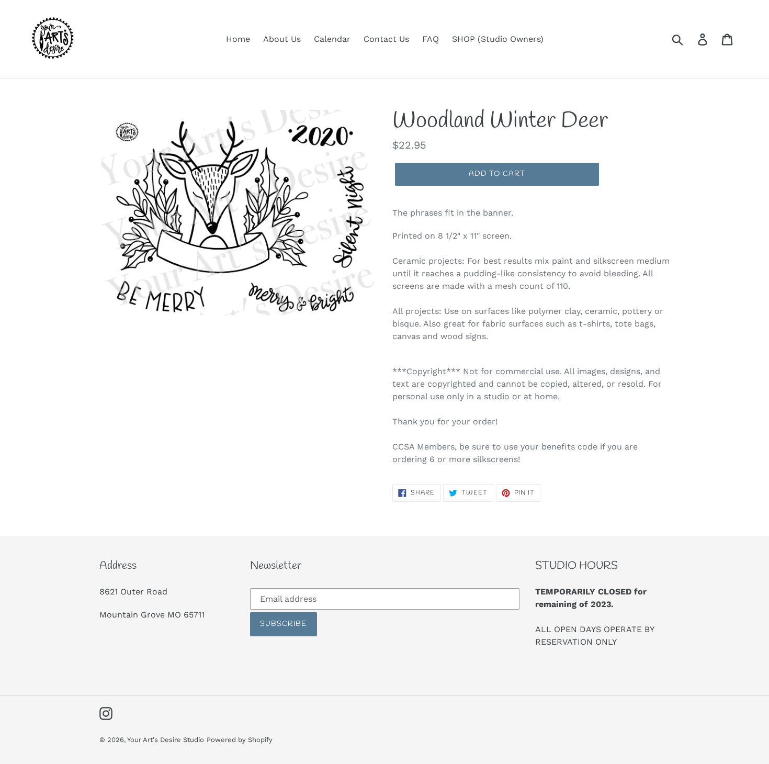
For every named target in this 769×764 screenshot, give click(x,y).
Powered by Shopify (240, 740)
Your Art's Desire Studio (165, 740)
